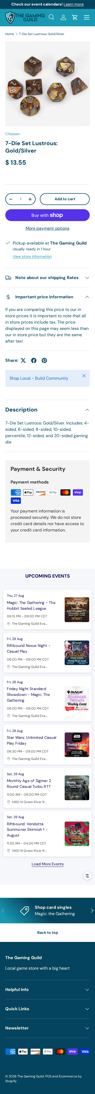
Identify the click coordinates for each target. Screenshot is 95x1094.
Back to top (47, 932)
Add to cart (65, 199)
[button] (75, 17)
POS (48, 1076)
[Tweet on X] (23, 360)
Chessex (12, 133)
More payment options (47, 228)
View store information (32, 256)
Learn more (74, 4)
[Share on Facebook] (33, 360)
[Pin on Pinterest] (44, 360)
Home (9, 34)
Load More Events (48, 864)
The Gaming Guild (30, 1076)
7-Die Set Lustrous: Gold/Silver (41, 34)
